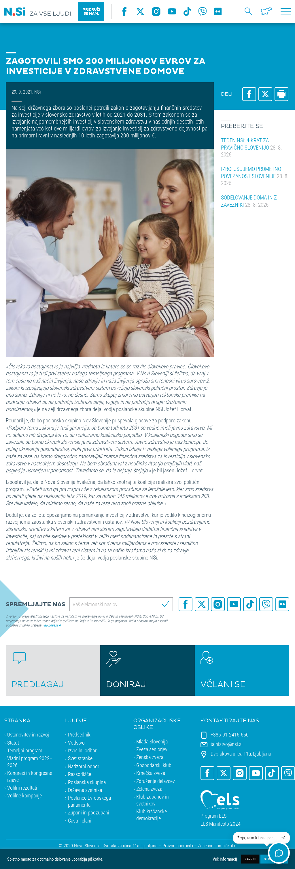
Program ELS (213, 815)
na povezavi (52, 625)
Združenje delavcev (155, 780)
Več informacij (225, 859)
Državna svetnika (85, 789)
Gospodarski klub (153, 765)
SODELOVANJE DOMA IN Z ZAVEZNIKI (249, 201)
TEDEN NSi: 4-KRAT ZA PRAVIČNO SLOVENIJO (251, 147)
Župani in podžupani (88, 812)
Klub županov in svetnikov (152, 800)
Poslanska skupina (87, 782)
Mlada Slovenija (152, 741)
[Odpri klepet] (279, 853)
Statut (13, 742)
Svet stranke (80, 758)
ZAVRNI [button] (250, 858)
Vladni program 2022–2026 (29, 761)
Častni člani (79, 820)
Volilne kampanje (24, 795)
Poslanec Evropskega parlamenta (89, 801)
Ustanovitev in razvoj (28, 734)
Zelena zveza (149, 788)
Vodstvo (76, 742)
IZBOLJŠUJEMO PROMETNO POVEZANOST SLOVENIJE (255, 176)
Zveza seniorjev (151, 749)
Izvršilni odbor (82, 750)
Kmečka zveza (150, 772)
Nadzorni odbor (83, 766)
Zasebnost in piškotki (217, 845)
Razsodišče (79, 774)
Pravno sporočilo (177, 845)
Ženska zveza (149, 757)
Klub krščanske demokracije (151, 814)
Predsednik (79, 734)
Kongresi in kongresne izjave (29, 776)
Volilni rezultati (22, 787)
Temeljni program (24, 750)
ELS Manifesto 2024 (221, 823)
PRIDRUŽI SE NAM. (91, 11)
